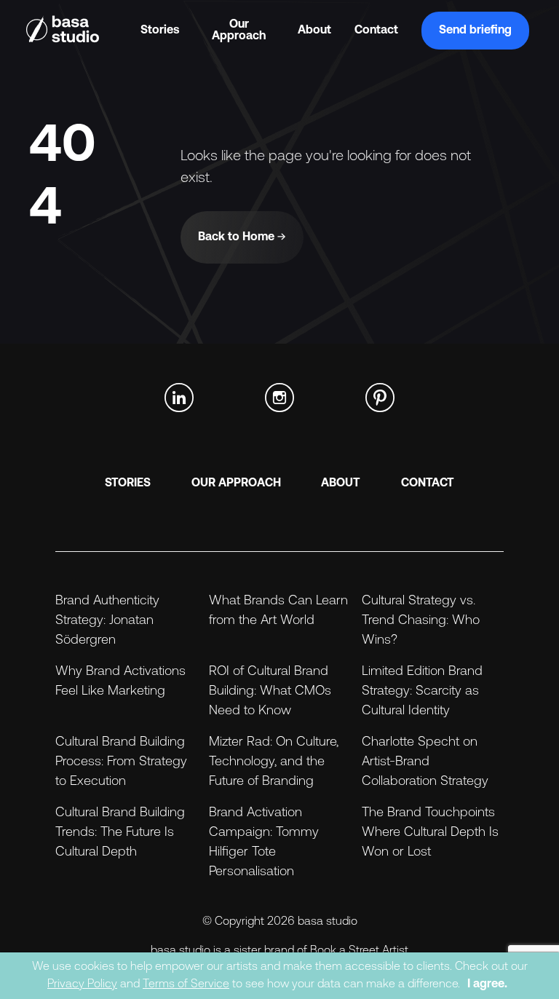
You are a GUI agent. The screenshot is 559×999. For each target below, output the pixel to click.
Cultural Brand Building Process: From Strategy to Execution (121, 762)
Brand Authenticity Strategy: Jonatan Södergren (107, 621)
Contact (376, 30)
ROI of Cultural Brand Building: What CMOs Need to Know (270, 692)
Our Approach (239, 30)
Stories (160, 30)
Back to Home (237, 237)
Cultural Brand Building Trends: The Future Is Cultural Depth (120, 833)
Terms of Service (186, 984)
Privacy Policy (82, 984)
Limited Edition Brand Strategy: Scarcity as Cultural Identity (422, 692)
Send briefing (475, 30)
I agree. (487, 984)
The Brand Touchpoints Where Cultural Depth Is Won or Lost (430, 833)
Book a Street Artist (359, 951)
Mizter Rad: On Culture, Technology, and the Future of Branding (273, 762)
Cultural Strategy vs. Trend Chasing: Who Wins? (421, 621)
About (314, 30)
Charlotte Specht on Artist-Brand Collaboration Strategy (425, 762)
